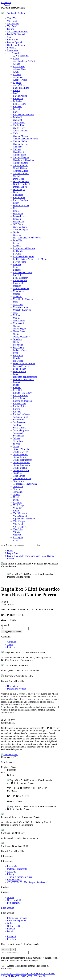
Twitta (10, 644)
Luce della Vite (20, 280)
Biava (16, 112)
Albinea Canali (20, 69)
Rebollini (17, 390)
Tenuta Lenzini (20, 457)
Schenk (16, 438)
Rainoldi (17, 387)
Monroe (16, 318)
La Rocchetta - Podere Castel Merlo (29, 259)
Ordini (10, 923)
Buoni (10, 931)
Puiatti (16, 385)
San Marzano (19, 422)
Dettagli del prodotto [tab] (16, 688)
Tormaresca (18, 481)
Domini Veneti (20, 187)
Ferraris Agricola (21, 205)
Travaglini (18, 492)
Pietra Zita (18, 355)
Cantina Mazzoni (21, 136)
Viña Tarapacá (20, 526)
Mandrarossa (19, 291)
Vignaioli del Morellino (24, 518)
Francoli (17, 219)
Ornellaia (17, 339)
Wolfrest (17, 534)
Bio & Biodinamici (16, 34)
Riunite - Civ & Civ (22, 393)
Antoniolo (18, 77)
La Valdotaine (19, 261)
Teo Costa (18, 473)
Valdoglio (17, 508)
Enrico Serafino (20, 200)
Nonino (16, 334)
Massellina (18, 304)
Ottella (16, 342)
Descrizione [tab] (12, 686)
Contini (16, 176)
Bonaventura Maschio (23, 114)
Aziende (13, 53)
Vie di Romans (20, 513)
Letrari (16, 267)
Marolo (16, 294)
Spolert (16, 443)
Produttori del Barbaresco (25, 377)
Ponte (15, 374)
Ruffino (16, 409)
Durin (16, 192)
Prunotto (17, 382)
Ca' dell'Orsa (19, 128)
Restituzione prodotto (17, 920)
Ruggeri (17, 411)
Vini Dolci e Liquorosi (17, 31)
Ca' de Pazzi (19, 122)
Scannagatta (18, 435)
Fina (15, 208)
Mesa (15, 312)
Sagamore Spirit (20, 417)
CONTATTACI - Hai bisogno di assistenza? (28, 882)
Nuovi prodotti (14, 900)
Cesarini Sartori (20, 165)
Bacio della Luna (21, 88)
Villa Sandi (18, 524)
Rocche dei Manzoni (22, 401)
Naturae (16, 326)
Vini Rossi (12, 21)
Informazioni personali (17, 918)
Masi (15, 302)
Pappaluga (18, 344)
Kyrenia (17, 245)
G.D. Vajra (18, 224)
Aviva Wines (19, 85)
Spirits (10, 37)
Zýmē (16, 540)
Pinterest (11, 647)
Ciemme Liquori (20, 170)
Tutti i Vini (12, 18)
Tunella (16, 494)
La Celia (17, 253)
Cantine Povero (20, 144)
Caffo (15, 133)
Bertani (16, 109)
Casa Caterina (19, 152)
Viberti (16, 510)
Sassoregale (18, 433)
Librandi (17, 269)
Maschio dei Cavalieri (23, 299)
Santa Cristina (19, 427)
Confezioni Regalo (16, 45)
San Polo (17, 425)
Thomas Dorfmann (22, 478)
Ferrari (16, 203)
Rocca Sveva (19, 398)
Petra (15, 352)
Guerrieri (17, 235)
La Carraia (18, 251)
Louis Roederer (20, 278)
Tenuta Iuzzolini (20, 454)
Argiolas (17, 82)
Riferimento (7, 757)
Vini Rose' (12, 26)
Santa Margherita (21, 430)
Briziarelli (17, 117)
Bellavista (17, 101)
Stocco (16, 446)
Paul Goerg (18, 347)
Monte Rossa (19, 320)
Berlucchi (17, 106)
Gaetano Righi (20, 227)
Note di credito (14, 926)
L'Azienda (12, 866)
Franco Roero (19, 216)
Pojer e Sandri (19, 369)
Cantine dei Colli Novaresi (25, 138)
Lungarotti (18, 283)
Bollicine (11, 29)
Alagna (16, 63)
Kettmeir (17, 243)
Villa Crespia (19, 521)
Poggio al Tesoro (21, 366)
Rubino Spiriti (19, 406)
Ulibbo (16, 500)
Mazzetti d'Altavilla (22, 310)
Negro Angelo (19, 328)
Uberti (16, 497)
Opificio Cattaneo (21, 336)
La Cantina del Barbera (24, 248)
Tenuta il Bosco (20, 451)
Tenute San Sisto (21, 470)
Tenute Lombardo (21, 465)
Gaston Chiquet (20, 229)
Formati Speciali (14, 42)
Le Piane (17, 264)
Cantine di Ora (20, 141)
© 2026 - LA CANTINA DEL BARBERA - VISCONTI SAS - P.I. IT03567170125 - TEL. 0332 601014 (28, 974)
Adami (16, 58)
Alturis (16, 71)
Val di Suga (18, 505)
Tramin (16, 489)
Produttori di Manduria (23, 379)
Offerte (10, 897)
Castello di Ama (20, 162)
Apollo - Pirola (20, 79)
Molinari (17, 315)
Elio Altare (18, 195)
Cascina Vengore (21, 157)
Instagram (11, 939)
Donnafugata (19, 189)
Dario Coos (18, 179)
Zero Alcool (12, 50)
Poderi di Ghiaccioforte (24, 363)
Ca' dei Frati (18, 125)
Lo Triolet (17, 275)
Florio (16, 211)
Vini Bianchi (13, 23)
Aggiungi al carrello (11, 631)
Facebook (11, 936)
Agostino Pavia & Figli (24, 61)
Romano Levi (19, 403)
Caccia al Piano (20, 130)
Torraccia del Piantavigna (25, 484)
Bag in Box (12, 39)
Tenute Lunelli (20, 468)
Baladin (16, 90)
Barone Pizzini (20, 96)
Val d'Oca (17, 502)
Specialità (11, 47)
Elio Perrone (19, 197)
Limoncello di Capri (22, 272)
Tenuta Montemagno (22, 459)
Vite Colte (18, 529)
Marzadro (17, 296)
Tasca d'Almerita (21, 449)
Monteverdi (18, 323)
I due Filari (18, 240)
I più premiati (13, 903)
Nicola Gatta (19, 331)
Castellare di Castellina (23, 160)
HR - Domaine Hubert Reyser (27, 237)
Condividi (11, 641)
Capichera (18, 146)
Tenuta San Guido (21, 462)
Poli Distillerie (19, 371)
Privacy (10, 874)
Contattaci (6, 2)
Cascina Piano (19, 154)
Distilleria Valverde (22, 184)
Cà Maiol (17, 120)
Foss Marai (18, 213)
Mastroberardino (20, 307)
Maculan (17, 286)
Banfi (15, 93)
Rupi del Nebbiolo (21, 414)
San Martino (19, 419)
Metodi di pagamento (17, 869)
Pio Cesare (18, 360)
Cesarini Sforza (20, 168)
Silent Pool (18, 441)
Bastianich (18, 98)
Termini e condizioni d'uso (19, 877)
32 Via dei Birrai (21, 55)
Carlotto (17, 149)
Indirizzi (11, 928)
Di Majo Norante (21, 181)
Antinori (17, 74)
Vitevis (16, 532)
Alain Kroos (19, 66)
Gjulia (16, 232)
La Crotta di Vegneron (23, 256)
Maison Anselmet (21, 288)
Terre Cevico (19, 476)
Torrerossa (18, 486)
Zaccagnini (18, 537)
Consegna (11, 871)
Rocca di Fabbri (20, 395)
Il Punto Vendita (14, 879)
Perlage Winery (20, 350)
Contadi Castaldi (21, 173)
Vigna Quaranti (20, 516)
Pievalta (16, 358)
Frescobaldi (18, 221)
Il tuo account (7, 908)
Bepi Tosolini (19, 104)
